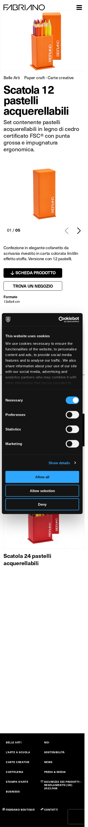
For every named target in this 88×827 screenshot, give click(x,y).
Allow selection (42, 491)
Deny (42, 504)
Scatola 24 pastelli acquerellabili (27, 559)
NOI (46, 742)
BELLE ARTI (14, 742)
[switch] (72, 415)
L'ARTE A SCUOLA (18, 752)
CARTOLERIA (14, 772)
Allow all (42, 477)
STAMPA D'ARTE (17, 781)
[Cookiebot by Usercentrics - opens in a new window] (59, 319)
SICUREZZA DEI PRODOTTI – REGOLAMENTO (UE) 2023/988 (63, 785)
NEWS (48, 762)
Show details (59, 463)
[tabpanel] (44, 193)
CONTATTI (51, 809)
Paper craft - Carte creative (48, 77)
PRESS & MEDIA (55, 772)
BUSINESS (13, 791)
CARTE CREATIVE (18, 762)
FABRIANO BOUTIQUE (20, 809)
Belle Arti (12, 77)
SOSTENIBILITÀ (54, 752)
